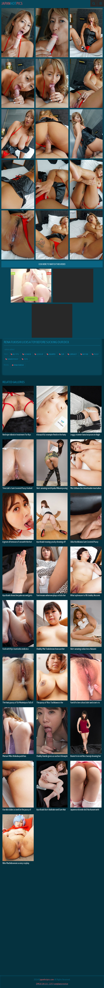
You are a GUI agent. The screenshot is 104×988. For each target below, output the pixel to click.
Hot (11, 3)
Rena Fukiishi (19, 365)
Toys (25, 359)
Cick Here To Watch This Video (52, 264)
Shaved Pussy (12, 359)
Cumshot (73, 354)
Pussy (96, 354)
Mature (85, 354)
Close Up (39, 354)
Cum (62, 354)
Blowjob (27, 354)
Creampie (52, 354)
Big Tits (15, 354)
